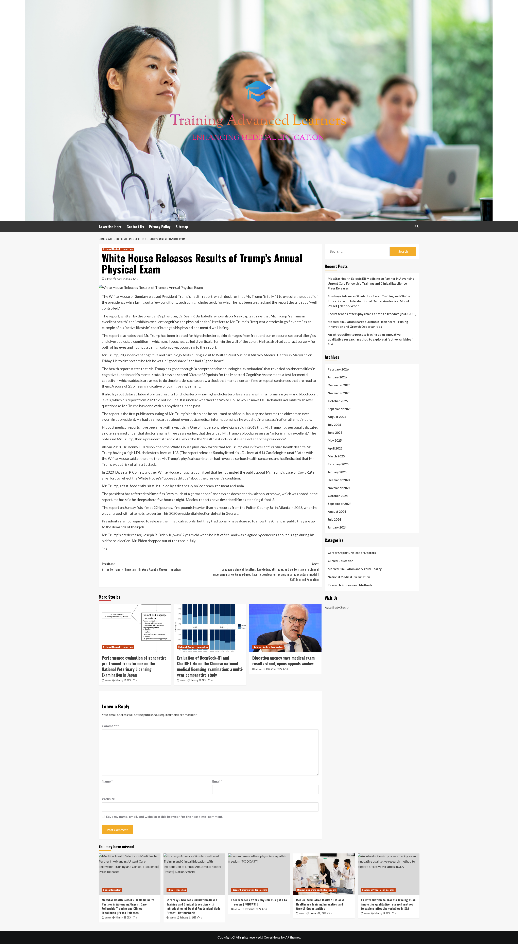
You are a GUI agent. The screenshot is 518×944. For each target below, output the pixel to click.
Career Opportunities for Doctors (352, 552)
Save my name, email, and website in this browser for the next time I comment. (164, 816)
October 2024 (338, 496)
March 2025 (336, 456)
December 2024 (339, 480)
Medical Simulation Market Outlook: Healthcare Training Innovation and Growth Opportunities (368, 324)
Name (107, 781)
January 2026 (337, 377)
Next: (266, 572)
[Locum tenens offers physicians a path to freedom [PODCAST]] (259, 874)
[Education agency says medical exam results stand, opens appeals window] (285, 628)
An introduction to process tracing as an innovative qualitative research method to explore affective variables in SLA (371, 339)
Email (217, 781)
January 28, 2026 (199, 680)
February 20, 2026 (318, 913)
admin (108, 278)
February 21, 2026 (188, 917)
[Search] (416, 226)
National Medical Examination (118, 249)
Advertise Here (110, 226)
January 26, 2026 (274, 669)
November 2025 (339, 393)
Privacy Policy (160, 226)
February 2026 (338, 369)
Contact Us (135, 226)
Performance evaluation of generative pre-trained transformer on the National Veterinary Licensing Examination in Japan (134, 666)
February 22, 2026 (124, 917)
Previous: (141, 567)
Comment (110, 726)
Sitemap (182, 226)
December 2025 (339, 385)
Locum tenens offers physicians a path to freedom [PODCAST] (372, 314)
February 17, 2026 (124, 680)
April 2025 (335, 448)
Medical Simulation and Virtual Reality (355, 569)
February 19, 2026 (383, 913)
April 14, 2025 (124, 278)
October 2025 (338, 401)
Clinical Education (340, 561)
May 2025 (335, 440)
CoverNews (272, 937)
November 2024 (339, 488)
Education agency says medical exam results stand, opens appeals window (283, 660)
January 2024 (337, 527)
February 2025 (338, 464)
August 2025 (337, 417)
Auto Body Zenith (337, 607)
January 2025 (337, 472)
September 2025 (339, 409)
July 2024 (334, 519)
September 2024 (339, 503)
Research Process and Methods (350, 585)
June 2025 (335, 432)
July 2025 (334, 424)
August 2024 (337, 511)
